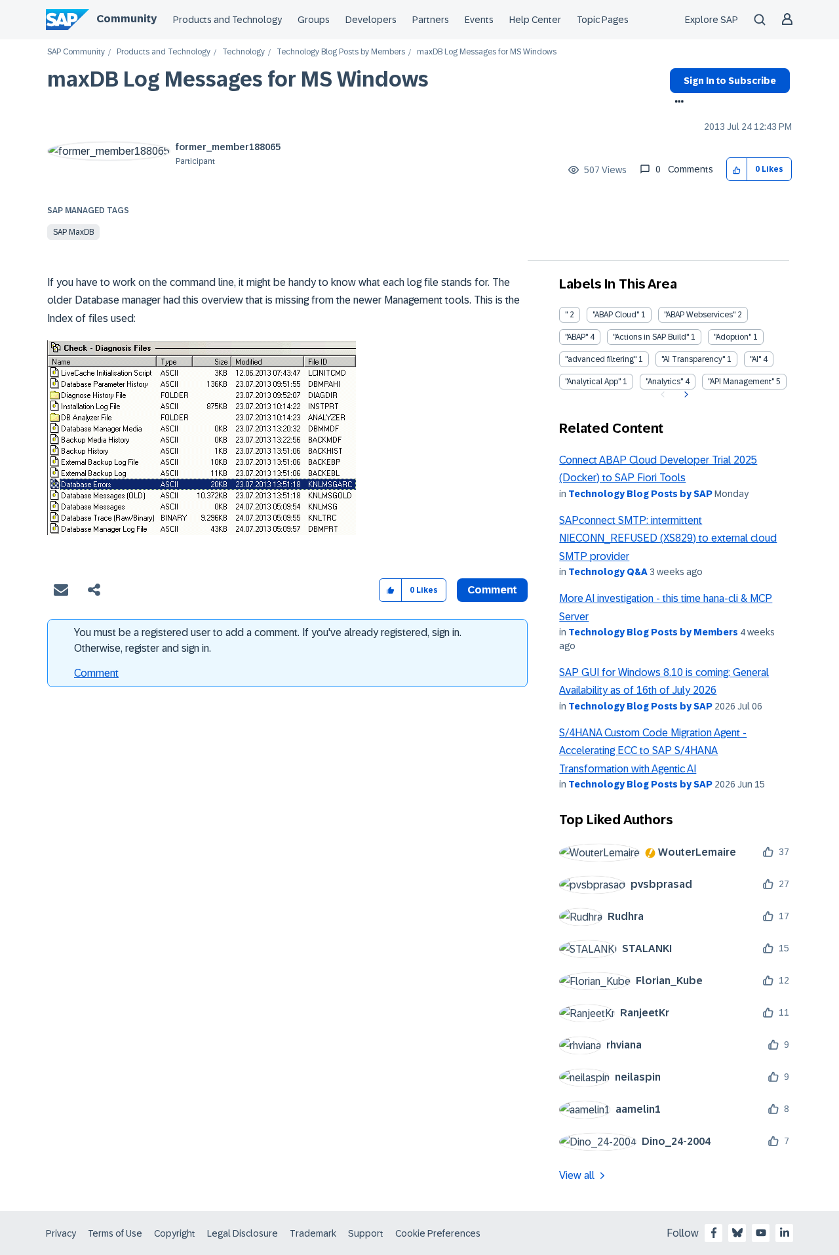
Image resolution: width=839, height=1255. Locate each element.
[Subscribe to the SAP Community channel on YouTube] (761, 1232)
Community (126, 18)
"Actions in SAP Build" (651, 337)
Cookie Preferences (437, 1233)
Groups (314, 19)
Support (365, 1233)
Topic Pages (603, 19)
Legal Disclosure (242, 1233)
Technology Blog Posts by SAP (640, 493)
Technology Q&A (608, 572)
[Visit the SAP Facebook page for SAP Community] (714, 1232)
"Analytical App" (593, 381)
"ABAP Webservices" (699, 314)
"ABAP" (576, 337)
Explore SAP (711, 19)
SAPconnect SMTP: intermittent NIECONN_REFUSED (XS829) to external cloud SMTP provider (668, 538)
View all (577, 1175)
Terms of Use (115, 1233)
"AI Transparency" (693, 359)
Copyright (174, 1233)
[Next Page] (684, 394)
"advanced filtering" (600, 359)
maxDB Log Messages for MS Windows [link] (486, 52)
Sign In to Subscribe (730, 80)
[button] (737, 169)
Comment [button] (492, 589)
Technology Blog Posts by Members (341, 52)
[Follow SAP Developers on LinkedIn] (784, 1232)
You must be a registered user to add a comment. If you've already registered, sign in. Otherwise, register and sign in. (267, 640)
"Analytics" (664, 381)
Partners (430, 19)
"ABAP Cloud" (616, 314)
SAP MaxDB (73, 232)
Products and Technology (227, 19)
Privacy (61, 1233)
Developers (371, 19)
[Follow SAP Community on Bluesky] (737, 1232)
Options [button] (677, 103)
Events (479, 19)
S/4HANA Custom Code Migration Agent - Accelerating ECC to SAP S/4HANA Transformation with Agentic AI (653, 750)
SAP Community (76, 52)
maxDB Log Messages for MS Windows (238, 79)
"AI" (755, 359)
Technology (243, 52)
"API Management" (741, 381)
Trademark (313, 1233)
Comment (96, 673)
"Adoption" (732, 337)
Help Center (535, 19)
